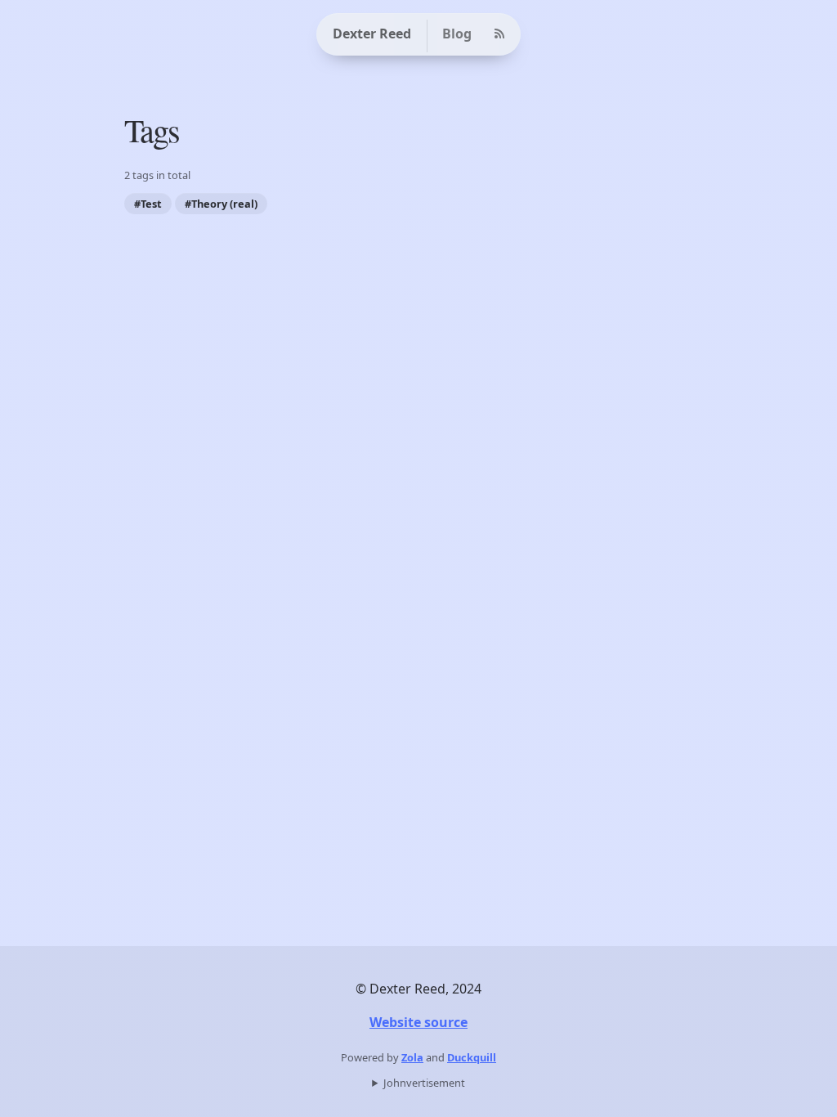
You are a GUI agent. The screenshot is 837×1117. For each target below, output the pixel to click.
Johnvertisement (424, 1082)
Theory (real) (224, 203)
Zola (412, 1057)
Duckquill (471, 1057)
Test (151, 203)
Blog (457, 34)
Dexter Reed (372, 34)
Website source (418, 1022)
